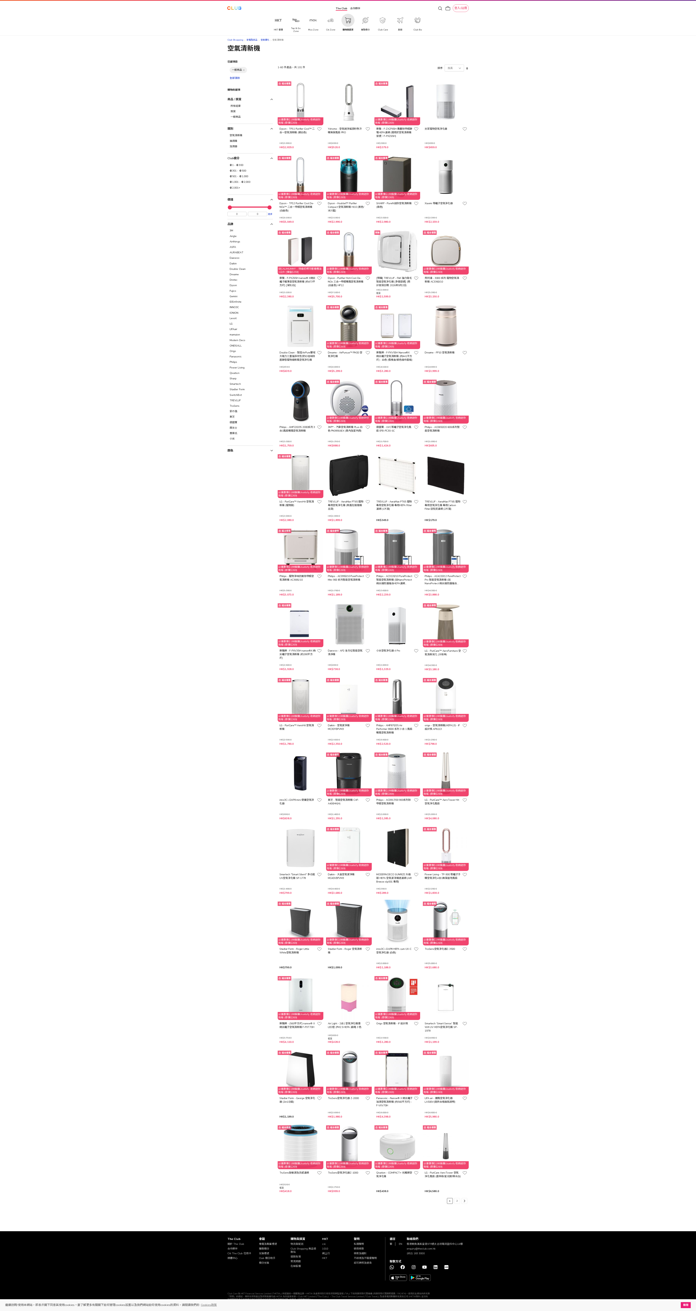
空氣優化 (265, 39)
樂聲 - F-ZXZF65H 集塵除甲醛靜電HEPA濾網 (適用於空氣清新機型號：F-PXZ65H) (394, 132)
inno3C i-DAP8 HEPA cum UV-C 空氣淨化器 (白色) (393, 950)
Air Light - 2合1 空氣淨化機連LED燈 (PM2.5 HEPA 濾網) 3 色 (344, 1025)
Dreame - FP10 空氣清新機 (439, 352)
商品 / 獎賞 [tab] (234, 99)
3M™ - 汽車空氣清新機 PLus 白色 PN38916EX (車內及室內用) (345, 428)
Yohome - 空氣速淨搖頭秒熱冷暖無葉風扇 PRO (345, 130)
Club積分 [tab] (233, 158)
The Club (341, 8)
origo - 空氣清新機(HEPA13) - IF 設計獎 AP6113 (442, 727)
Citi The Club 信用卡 (239, 1253)
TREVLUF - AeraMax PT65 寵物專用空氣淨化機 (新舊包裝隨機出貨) (345, 505)
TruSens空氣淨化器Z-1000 (343, 1172)
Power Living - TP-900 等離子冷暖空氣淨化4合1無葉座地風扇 (442, 876)
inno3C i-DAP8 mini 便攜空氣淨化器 (296, 801)
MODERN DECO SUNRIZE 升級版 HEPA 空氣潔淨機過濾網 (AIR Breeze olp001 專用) (394, 878)
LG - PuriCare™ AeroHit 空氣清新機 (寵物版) (296, 503)
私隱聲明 (359, 1244)
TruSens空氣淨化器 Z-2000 (343, 1098)
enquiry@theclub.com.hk (421, 1248)
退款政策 (296, 1256)
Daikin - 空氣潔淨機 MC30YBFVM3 (339, 727)
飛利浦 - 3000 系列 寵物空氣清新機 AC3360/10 (442, 279)
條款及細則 (360, 1253)
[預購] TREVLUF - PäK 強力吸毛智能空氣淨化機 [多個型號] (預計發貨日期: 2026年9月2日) (394, 281)
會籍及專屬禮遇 (268, 1244)
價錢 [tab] (230, 200)
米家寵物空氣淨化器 (436, 129)
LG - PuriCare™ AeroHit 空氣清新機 (296, 727)
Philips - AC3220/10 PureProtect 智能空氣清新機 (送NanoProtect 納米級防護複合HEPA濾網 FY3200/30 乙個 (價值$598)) (394, 579)
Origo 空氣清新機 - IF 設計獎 (392, 1023)
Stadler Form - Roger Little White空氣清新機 (294, 950)
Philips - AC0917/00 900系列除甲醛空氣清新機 (393, 801)
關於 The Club (235, 1244)
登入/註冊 (460, 8)
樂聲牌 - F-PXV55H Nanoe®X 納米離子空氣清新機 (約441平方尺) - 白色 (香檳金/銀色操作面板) (394, 356)
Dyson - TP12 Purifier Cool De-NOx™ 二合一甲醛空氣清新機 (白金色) (296, 207)
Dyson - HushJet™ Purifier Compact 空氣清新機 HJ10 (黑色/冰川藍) (346, 207)
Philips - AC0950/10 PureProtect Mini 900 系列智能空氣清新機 (346, 578)
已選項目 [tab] (232, 61)
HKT (324, 1258)
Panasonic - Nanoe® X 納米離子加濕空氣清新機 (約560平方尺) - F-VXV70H (394, 1101)
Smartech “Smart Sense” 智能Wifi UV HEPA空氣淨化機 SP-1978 (441, 1027)
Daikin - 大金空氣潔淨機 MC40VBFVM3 (341, 876)
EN (400, 1244)
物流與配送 (297, 1244)
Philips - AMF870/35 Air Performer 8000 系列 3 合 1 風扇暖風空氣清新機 (394, 729)
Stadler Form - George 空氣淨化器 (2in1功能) (297, 1100)
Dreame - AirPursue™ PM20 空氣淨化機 (345, 354)
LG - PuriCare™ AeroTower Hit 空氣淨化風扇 (442, 801)
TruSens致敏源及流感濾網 (294, 1172)
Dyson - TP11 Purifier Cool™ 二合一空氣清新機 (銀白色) (297, 130)
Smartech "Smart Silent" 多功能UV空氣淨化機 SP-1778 (297, 876)
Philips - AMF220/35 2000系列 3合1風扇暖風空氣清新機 (297, 428)
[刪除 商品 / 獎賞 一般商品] (244, 70)
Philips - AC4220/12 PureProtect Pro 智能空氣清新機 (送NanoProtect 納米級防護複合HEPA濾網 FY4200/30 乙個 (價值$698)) (443, 579)
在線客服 (296, 1266)
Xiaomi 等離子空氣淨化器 (439, 203)
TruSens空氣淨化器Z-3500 (440, 949)
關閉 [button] (685, 1305)
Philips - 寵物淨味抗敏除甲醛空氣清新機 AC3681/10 (296, 578)
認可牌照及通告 (363, 1263)
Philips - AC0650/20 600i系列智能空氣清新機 (442, 428)
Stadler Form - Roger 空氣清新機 (345, 950)
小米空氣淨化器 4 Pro (388, 650)
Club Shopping (235, 39)
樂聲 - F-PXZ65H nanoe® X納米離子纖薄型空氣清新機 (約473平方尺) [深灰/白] (297, 281)
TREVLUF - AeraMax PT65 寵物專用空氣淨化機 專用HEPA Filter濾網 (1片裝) (394, 505)
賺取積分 (264, 1248)
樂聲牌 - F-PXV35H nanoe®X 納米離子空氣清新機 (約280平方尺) (297, 654)
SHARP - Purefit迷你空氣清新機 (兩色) (394, 205)
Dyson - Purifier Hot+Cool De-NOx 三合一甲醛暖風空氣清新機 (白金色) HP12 (345, 281)
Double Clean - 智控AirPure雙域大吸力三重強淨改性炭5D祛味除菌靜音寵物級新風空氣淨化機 (297, 356)
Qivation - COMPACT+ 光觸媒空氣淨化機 (394, 1174)
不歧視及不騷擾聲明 (365, 1258)
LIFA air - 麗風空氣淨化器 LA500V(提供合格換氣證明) (440, 1100)
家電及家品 (252, 39)
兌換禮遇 (264, 1253)
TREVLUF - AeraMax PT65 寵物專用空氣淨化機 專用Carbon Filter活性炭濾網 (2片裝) (442, 505)
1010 (325, 1248)
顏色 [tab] (230, 451)
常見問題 (296, 1261)
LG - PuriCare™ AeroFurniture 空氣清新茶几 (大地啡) (443, 652)
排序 (440, 68)
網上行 (326, 1253)
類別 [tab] (230, 129)
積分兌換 (264, 1263)
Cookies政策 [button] (209, 1305)
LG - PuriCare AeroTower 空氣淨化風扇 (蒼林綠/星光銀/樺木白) (443, 1174)
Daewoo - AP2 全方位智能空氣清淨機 (345, 652)
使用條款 (359, 1248)
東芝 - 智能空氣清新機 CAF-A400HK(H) (343, 801)
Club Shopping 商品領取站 (303, 1250)
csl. (324, 1244)
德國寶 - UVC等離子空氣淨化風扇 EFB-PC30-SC (393, 428)
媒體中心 (232, 1258)
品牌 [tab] (230, 224)
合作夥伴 (355, 8)
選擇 (270, 214)
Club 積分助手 (267, 1258)
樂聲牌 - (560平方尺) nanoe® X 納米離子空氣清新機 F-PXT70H (297, 1025)
